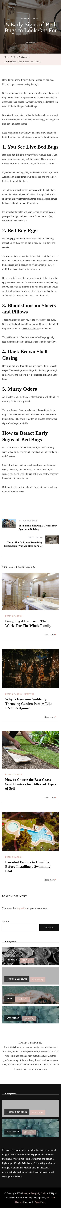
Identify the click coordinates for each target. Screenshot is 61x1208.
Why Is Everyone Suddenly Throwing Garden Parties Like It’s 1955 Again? (28, 703)
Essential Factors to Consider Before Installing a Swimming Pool (27, 866)
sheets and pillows (30, 328)
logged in (21, 908)
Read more (49, 634)
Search (5, 921)
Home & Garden (29, 18)
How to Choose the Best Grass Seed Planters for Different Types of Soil (30, 784)
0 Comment (30, 43)
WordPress (40, 1202)
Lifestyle (29, 694)
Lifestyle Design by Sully (34, 1193)
